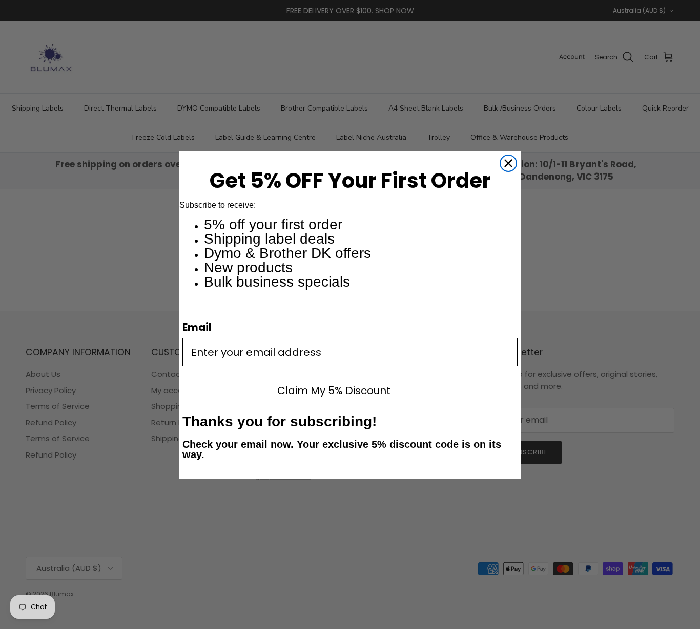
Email (197, 327)
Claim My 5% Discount (333, 390)
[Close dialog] (508, 163)
